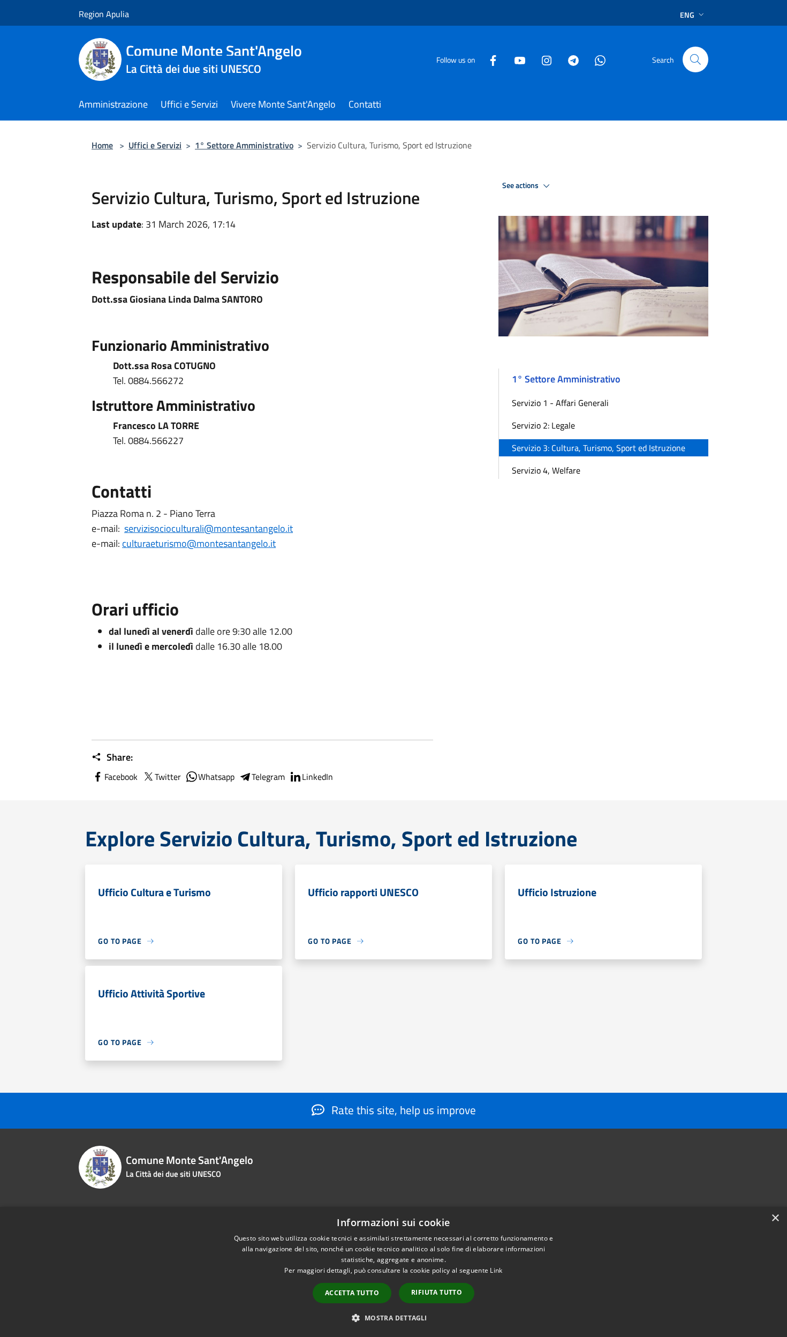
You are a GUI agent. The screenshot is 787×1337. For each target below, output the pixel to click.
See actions (521, 185)
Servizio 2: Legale (543, 425)
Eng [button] (687, 14)
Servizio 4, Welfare (546, 470)
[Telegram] (569, 59)
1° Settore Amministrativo (244, 145)
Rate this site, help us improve (402, 1109)
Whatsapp (216, 776)
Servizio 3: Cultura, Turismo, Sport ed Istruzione (598, 447)
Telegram (268, 776)
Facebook (121, 776)
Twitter (168, 776)
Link (496, 1270)
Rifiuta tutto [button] (436, 1292)
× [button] (775, 1218)
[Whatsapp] (596, 59)
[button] (393, 1317)
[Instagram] (542, 59)
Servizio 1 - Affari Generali (560, 402)
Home (102, 145)
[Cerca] (695, 59)
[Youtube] (515, 59)
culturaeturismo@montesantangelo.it (199, 543)
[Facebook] (489, 59)
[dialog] (393, 1272)
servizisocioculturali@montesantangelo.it (208, 528)
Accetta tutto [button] (352, 1292)
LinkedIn (317, 776)
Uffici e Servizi (154, 145)
